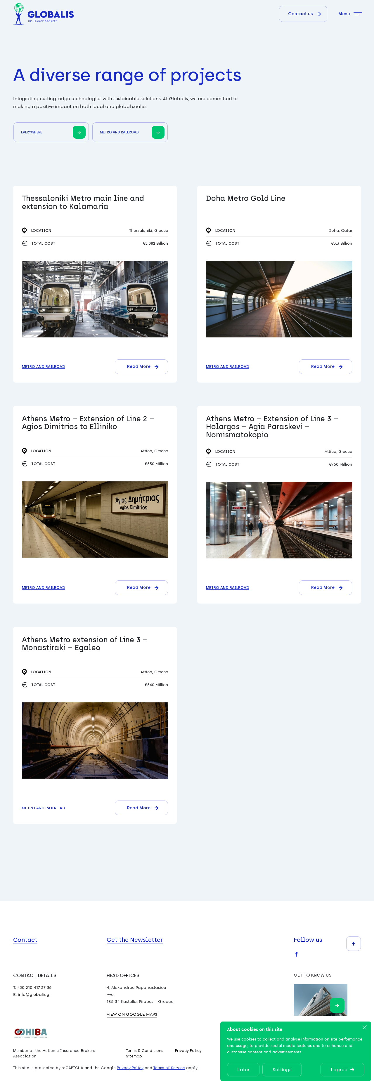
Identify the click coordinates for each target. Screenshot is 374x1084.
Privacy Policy (188, 1050)
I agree (339, 1069)
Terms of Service (169, 1068)
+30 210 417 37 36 (34, 987)
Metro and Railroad (43, 366)
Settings (282, 1069)
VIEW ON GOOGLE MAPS (132, 1014)
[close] (364, 1027)
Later (243, 1069)
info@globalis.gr (34, 994)
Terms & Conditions (144, 1050)
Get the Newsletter (135, 939)
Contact (25, 939)
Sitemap (134, 1056)
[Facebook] (296, 954)
